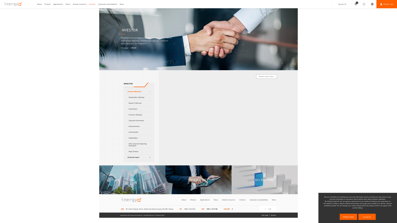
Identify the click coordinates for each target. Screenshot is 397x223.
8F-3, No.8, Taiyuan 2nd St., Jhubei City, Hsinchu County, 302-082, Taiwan (149, 209)
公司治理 (133, 48)
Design (158, 215)
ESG (132, 180)
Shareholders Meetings (136, 97)
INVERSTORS (198, 180)
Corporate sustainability (107, 4)
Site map (265, 215)
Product (48, 4)
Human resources (79, 4)
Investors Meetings (135, 115)
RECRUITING (264, 180)
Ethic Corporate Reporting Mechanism (138, 145)
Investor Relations (134, 91)
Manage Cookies (348, 217)
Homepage (124, 48)
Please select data (266, 76)
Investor (92, 4)
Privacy (273, 215)
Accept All (367, 217)
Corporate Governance (136, 120)
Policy (68, 4)
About (39, 4)
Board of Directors (135, 103)
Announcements (134, 126)
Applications (58, 4)
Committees (133, 109)
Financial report (133, 157)
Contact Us (342, 4)
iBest (163, 215)
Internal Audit (133, 132)
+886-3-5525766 (189, 209)
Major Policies (133, 151)
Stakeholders (133, 138)
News (122, 4)
